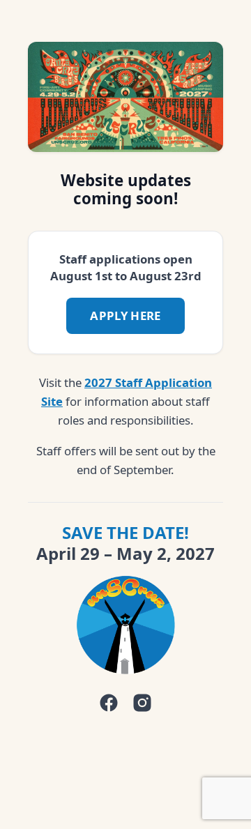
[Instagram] (142, 702)
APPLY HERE (125, 315)
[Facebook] (108, 702)
